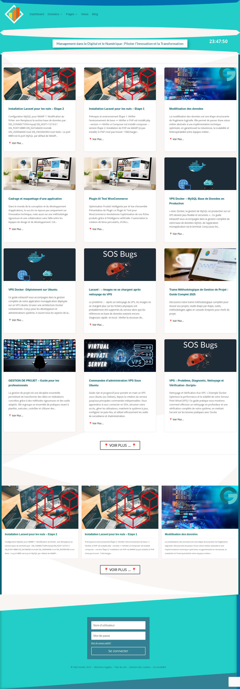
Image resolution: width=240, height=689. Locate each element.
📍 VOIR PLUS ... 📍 (120, 445)
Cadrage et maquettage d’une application (40, 199)
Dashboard (37, 14)
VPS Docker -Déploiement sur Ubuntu (40, 290)
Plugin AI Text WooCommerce (120, 199)
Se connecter (118, 651)
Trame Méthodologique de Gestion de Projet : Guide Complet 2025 (200, 290)
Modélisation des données (200, 109)
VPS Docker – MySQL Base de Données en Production (200, 199)
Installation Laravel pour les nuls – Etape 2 (40, 109)
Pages (70, 14)
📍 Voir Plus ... (15, 143)
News (84, 14)
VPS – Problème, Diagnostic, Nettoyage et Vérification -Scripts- (200, 385)
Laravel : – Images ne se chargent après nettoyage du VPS (120, 290)
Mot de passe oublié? (101, 643)
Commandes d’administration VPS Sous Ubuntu (120, 385)
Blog (95, 14)
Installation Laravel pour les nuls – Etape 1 (120, 109)
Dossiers (53, 14)
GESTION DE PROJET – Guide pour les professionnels (40, 385)
